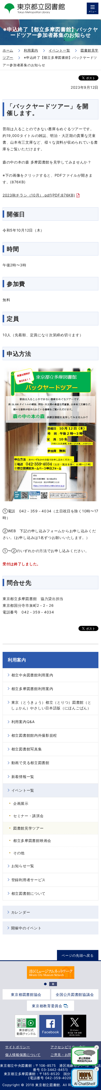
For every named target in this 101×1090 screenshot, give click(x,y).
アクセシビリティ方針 (68, 1047)
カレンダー (20, 912)
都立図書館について (28, 893)
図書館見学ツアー (28, 828)
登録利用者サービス (28, 880)
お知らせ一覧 (22, 866)
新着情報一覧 (22, 776)
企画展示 (20, 803)
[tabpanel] (50, 972)
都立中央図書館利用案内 (32, 675)
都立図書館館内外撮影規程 (34, 735)
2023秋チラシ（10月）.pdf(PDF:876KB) (39, 195)
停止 (53, 984)
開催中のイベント (26, 928)
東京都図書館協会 (26, 994)
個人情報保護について (23, 1055)
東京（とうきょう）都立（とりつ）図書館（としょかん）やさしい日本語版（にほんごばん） (51, 705)
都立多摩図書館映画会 (32, 840)
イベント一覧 (22, 790)
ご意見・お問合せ (65, 1055)
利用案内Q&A (23, 721)
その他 (19, 853)
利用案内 (17, 659)
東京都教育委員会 (47, 1006)
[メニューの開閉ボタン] (92, 8)
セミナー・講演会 (28, 816)
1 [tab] (45, 984)
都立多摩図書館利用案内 (32, 688)
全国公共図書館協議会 (75, 994)
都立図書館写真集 (26, 749)
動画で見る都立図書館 (30, 762)
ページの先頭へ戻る (77, 955)
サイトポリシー (17, 1047)
